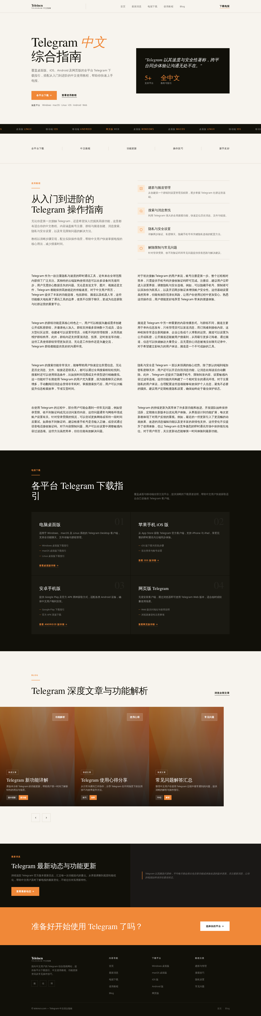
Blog (182, 6)
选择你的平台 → (215, 926)
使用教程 (168, 6)
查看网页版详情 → (148, 624)
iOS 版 (155, 979)
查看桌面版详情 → (49, 565)
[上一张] (35, 817)
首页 (123, 6)
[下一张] (46, 817)
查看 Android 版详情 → (53, 624)
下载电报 (225, 6)
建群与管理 (201, 965)
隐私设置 (199, 979)
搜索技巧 (199, 972)
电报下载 (152, 6)
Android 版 (157, 986)
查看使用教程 (69, 95)
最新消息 (136, 6)
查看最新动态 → (25, 891)
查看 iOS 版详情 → (148, 560)
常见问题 (199, 986)
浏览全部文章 (222, 692)
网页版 (155, 993)
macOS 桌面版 (159, 972)
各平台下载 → (44, 95)
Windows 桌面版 (160, 965)
